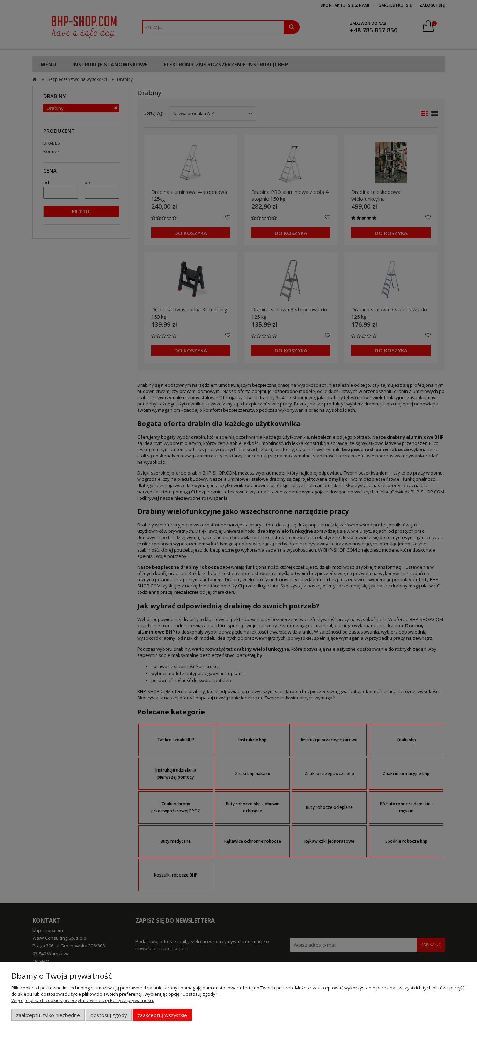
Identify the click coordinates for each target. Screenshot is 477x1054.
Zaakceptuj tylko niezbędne (48, 1014)
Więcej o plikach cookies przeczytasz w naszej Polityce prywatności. (82, 1000)
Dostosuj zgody (108, 1014)
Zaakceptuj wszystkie (162, 1014)
